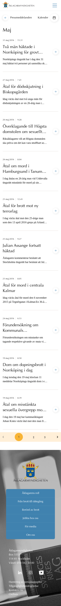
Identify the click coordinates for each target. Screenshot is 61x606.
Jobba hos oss (30, 518)
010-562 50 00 (25, 563)
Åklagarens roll (30, 493)
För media (30, 526)
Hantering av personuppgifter (25, 582)
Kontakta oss (16, 590)
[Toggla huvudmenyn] (54, 5)
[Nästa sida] (57, 437)
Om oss (30, 535)
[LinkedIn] (19, 572)
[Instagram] (30, 572)
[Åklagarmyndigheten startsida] (18, 5)
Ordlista (13, 594)
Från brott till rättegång (30, 501)
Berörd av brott (30, 510)
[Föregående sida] (3, 437)
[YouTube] (41, 572)
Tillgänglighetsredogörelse (23, 586)
